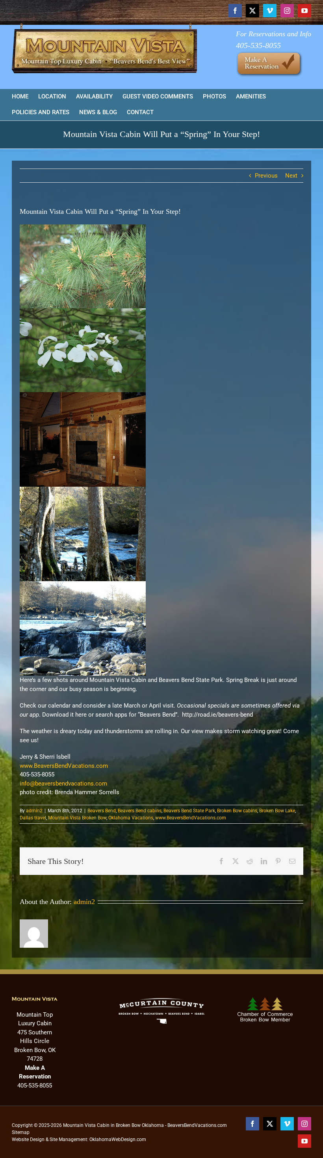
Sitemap (21, 1132)
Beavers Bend (101, 810)
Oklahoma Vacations (130, 818)
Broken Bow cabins (237, 810)
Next (291, 175)
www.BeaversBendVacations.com (64, 765)
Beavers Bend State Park (189, 810)
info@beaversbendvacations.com (63, 783)
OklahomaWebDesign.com (117, 1139)
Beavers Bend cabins (140, 810)
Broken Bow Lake (277, 810)
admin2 (34, 810)
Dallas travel (33, 818)
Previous (266, 175)
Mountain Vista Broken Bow (77, 818)
